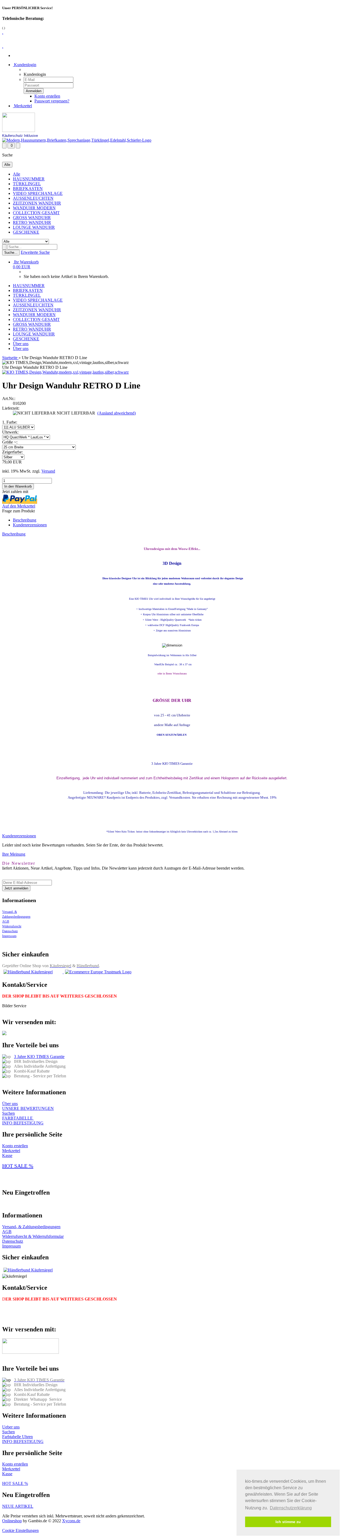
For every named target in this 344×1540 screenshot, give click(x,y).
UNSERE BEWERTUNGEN (28, 1108)
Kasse (7, 1155)
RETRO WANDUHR (32, 222)
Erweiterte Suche (35, 252)
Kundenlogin (24, 64)
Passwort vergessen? (51, 101)
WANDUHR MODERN (34, 208)
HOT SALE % (17, 1166)
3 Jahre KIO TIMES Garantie (39, 1056)
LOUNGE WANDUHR (34, 227)
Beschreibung (24, 520)
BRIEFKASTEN (28, 188)
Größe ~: (9, 442)
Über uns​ (10, 1103)
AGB (5, 921)
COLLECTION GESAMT (36, 212)
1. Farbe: (9, 422)
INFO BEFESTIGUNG (23, 1123)
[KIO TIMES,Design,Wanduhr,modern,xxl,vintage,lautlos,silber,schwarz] (65, 372)
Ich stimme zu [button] (288, 1522)
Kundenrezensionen (30, 525)
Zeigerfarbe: (12, 452)
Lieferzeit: (10, 408)
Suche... (10, 253)
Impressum (9, 936)
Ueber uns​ (11, 1427)
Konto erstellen (47, 96)
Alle (16, 174)
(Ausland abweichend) (116, 413)
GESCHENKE (26, 232)
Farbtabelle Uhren (17, 1436)
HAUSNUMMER (29, 179)
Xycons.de (71, 1520)
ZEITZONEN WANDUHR (37, 203)
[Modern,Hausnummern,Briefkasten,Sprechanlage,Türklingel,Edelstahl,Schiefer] (76, 140)
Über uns (20, 343)
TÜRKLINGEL (27, 183)
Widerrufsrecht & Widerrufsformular (33, 1236)
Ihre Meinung (13, 854)
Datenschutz (10, 931)
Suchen (8, 1113)
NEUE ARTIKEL (17, 1506)
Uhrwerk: (10, 432)
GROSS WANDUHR (32, 217)
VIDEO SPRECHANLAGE (38, 193)
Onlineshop (12, 1520)
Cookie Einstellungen (20, 1530)
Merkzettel (22, 105)
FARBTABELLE (18, 1118)
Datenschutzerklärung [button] (291, 1508)
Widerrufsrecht (11, 926)
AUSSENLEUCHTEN (33, 198)
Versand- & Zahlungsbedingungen (31, 1226)
